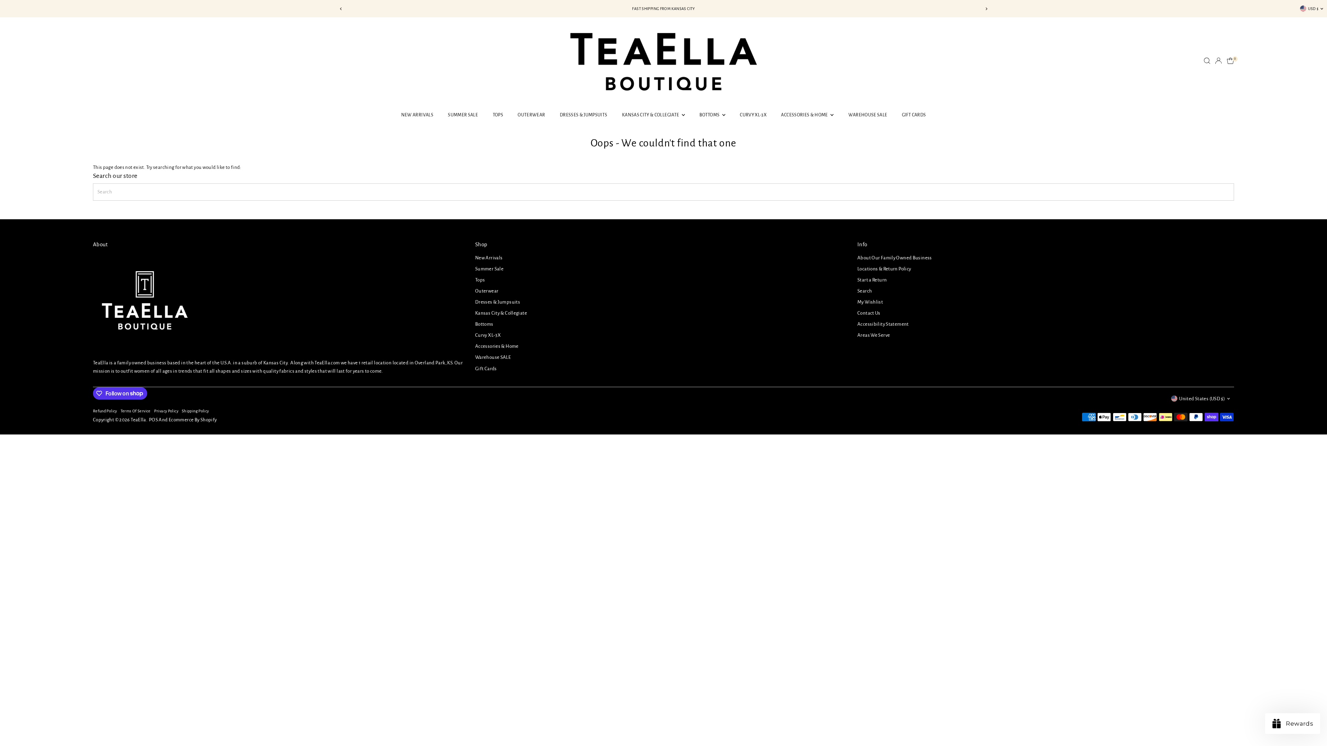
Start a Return (872, 280)
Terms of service (136, 411)
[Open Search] (1207, 61)
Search (864, 291)
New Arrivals (417, 115)
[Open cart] (1230, 61)
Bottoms (710, 115)
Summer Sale (463, 115)
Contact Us (869, 313)
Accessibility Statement (883, 324)
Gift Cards (914, 115)
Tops (498, 115)
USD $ (1313, 9)
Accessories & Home (805, 115)
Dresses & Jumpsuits (584, 115)
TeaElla (138, 419)
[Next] (986, 9)
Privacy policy (166, 411)
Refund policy (105, 411)
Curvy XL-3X (753, 115)
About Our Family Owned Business (894, 257)
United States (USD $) (1202, 398)
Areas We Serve (873, 335)
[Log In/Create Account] (1218, 61)
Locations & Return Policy (884, 268)
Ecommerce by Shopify (193, 419)
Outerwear (531, 115)
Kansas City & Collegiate (651, 115)
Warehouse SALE (867, 115)
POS (153, 419)
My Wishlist (870, 302)
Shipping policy (195, 411)
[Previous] (341, 9)
